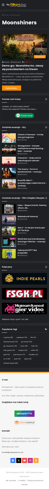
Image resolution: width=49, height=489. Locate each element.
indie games (9, 350)
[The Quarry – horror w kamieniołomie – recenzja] (9, 172)
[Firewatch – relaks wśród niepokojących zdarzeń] (9, 161)
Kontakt (25, 484)
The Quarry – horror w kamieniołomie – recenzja (29, 170)
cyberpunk (21, 337)
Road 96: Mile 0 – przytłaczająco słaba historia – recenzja (32, 183)
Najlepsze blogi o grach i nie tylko (15, 319)
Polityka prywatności (35, 480)
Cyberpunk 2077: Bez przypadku (27, 251)
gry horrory (26, 342)
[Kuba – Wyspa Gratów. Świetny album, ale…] (9, 208)
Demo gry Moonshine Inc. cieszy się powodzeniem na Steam (22, 67)
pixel (6, 354)
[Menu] (3, 5)
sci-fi (6, 359)
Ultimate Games (10, 363)
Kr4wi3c (7, 62)
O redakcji (22, 480)
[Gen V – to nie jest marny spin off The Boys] (9, 231)
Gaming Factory (10, 342)
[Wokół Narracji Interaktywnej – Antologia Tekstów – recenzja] (9, 242)
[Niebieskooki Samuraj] (9, 220)
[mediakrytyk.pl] (24, 416)
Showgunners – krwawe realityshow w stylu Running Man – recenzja (30, 148)
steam (27, 359)
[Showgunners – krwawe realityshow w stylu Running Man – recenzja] (9, 149)
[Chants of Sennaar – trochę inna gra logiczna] (9, 138)
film (33, 337)
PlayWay (33, 354)
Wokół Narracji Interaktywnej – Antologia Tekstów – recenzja (32, 240)
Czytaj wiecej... (11, 88)
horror (24, 346)
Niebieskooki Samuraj (28, 216)
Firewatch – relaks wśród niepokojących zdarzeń (29, 159)
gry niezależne (10, 346)
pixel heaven (19, 354)
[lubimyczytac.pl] (24, 424)
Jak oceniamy (11, 480)
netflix (34, 350)
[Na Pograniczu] (16, 4)
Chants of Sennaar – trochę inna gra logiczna (30, 135)
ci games (8, 337)
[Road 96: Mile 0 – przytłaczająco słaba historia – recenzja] (9, 184)
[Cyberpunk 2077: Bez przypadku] (9, 253)
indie (34, 346)
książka (22, 350)
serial (17, 359)
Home (6, 15)
